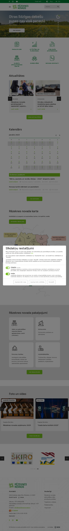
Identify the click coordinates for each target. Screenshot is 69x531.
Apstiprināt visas (20, 282)
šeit (32, 253)
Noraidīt (51, 282)
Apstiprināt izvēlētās (37, 282)
